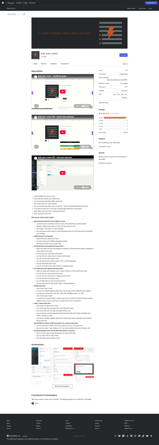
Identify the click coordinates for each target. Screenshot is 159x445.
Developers (69, 426)
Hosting (9, 426)
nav (126, 94)
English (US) (124, 90)
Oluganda (24, 436)
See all (126, 132)
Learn (67, 420)
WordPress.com (130, 420)
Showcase (39, 420)
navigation (124, 97)
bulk (119, 94)
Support (125, 64)
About (8, 420)
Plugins (38, 426)
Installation (53, 64)
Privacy (9, 428)
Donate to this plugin (105, 163)
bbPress (128, 426)
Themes (38, 423)
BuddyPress (129, 428)
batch (115, 94)
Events (97, 423)
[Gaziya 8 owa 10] (92, 350)
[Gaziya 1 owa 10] (49, 350)
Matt (126, 423)
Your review (102, 132)
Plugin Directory (11, 8)
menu (122, 94)
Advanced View (103, 102)
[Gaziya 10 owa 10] (92, 378)
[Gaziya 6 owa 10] (70, 376)
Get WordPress (151, 3)
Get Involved (98, 420)
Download (123, 55)
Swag (97, 428)
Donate (98, 426)
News (8, 423)
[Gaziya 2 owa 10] (49, 368)
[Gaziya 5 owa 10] (70, 350)
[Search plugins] (24, 14)
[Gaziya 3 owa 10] (49, 377)
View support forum (105, 146)
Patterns (38, 428)
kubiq (44, 56)
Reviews (43, 64)
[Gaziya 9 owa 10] (92, 366)
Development (65, 64)
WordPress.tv (70, 428)
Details (35, 64)
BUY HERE (49, 217)
